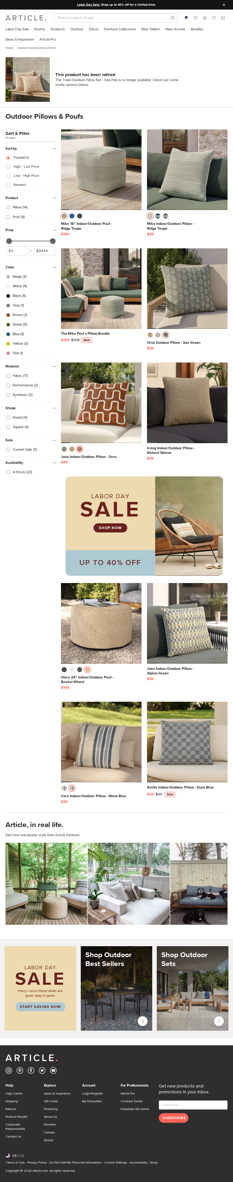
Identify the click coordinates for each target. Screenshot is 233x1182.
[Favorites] (214, 18)
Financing (51, 1109)
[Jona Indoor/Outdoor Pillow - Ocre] (101, 402)
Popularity (21, 157)
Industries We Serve (135, 1109)
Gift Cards (51, 1101)
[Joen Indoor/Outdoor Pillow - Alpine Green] (187, 623)
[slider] (9, 241)
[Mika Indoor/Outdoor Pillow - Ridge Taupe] (187, 169)
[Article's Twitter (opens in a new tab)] (42, 1071)
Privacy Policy (37, 1162)
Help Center (14, 1093)
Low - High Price (26, 175)
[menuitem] (17, 29)
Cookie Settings (115, 1162)
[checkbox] (30, 207)
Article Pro (128, 1093)
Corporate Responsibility (15, 1126)
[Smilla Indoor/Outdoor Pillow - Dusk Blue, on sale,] (187, 742)
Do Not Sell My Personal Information (75, 1162)
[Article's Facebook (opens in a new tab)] (31, 1071)
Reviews (50, 1124)
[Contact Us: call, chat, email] (196, 18)
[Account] (205, 18)
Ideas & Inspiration (57, 1093)
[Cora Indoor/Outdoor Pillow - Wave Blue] (101, 742)
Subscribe (174, 1118)
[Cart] (223, 18)
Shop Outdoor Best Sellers (142, 1021)
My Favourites (92, 1101)
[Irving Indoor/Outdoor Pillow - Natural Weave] (187, 402)
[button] (196, 18)
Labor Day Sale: (88, 4)
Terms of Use (15, 1162)
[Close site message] (223, 4)
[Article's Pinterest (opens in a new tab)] (20, 1071)
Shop (154, 1162)
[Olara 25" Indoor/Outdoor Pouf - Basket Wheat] (101, 623)
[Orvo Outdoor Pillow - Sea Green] (187, 288)
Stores (48, 1140)
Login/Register (92, 1093)
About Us (50, 1116)
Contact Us (13, 1136)
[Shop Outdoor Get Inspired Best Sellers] (116, 988)
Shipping (11, 1101)
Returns (10, 1109)
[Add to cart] (137, 217)
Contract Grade (131, 1101)
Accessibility (138, 1162)
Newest (20, 185)
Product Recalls (16, 1116)
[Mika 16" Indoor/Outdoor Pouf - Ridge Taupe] (101, 169)
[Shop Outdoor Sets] (192, 990)
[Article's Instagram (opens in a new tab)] (8, 1071)
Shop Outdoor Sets (219, 1021)
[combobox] (186, 17)
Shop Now (110, 528)
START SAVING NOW (40, 1007)
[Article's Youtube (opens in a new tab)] (53, 1071)
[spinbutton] (17, 250)
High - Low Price (26, 166)
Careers (49, 1132)
